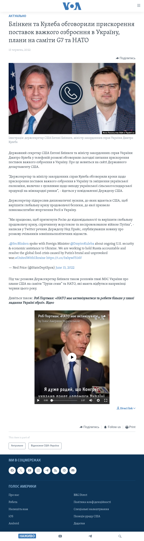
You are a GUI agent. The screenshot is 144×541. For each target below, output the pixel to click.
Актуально (17, 16)
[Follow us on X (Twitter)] (20, 470)
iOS (11, 516)
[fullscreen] (106, 400)
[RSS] (55, 470)
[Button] (126, 58)
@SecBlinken (19, 244)
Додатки (79, 523)
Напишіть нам (18, 509)
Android (14, 523)
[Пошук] (120, 536)
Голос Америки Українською (61, 321)
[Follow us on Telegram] (46, 470)
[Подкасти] (64, 470)
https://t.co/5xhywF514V (64, 258)
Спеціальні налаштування (91, 509)
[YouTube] (60, 536)
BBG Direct (80, 495)
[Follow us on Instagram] (38, 470)
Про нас (14, 495)
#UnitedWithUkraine (30, 258)
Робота (13, 502)
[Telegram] (90, 536)
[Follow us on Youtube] (29, 470)
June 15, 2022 (65, 268)
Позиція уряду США (87, 516)
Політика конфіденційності (92, 502)
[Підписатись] (72, 470)
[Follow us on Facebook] (12, 470)
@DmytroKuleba (82, 244)
